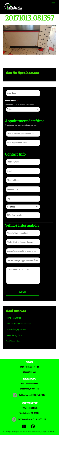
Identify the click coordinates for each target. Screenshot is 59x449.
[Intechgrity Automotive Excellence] (13, 10)
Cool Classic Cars (13, 341)
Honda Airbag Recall (14, 335)
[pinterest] (33, 426)
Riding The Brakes (13, 318)
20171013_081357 (29, 18)
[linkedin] (25, 426)
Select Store (11, 100)
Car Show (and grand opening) (18, 323)
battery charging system (16, 329)
